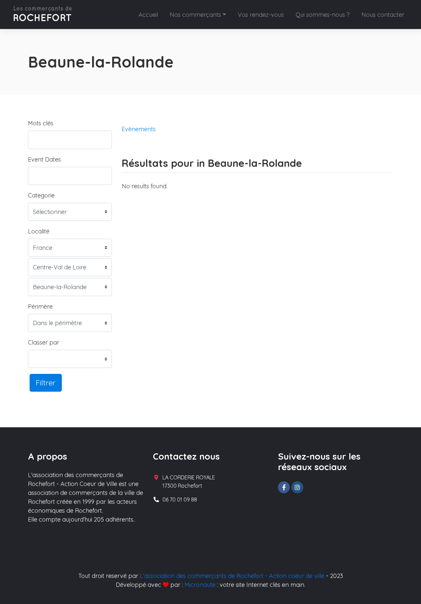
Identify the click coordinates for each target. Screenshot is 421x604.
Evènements (139, 129)
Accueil (148, 14)
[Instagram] (297, 487)
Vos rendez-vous (261, 14)
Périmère (40, 306)
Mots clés (40, 123)
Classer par (43, 342)
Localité (38, 231)
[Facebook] (284, 487)
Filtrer (46, 382)
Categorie (41, 195)
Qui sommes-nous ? (323, 14)
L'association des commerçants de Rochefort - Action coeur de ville (232, 576)
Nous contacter (382, 14)
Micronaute (200, 585)
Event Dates (44, 159)
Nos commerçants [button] (195, 14)
